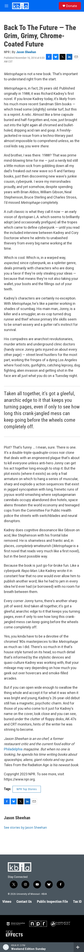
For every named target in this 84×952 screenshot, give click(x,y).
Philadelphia (13, 749)
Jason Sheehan (26, 52)
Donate (71, 6)
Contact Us (24, 901)
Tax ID (77, 901)
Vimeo (6, 901)
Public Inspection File (52, 901)
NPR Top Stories (27, 789)
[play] (6, 947)
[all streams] (79, 947)
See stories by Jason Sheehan (25, 827)
